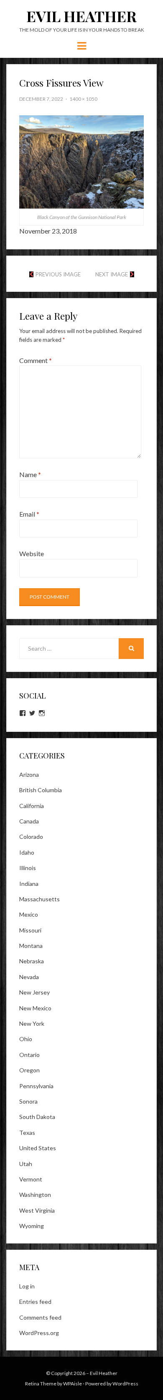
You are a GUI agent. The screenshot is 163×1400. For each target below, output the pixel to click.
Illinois (27, 867)
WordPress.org (39, 1332)
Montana (31, 945)
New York (31, 1023)
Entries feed (35, 1301)
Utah (25, 1163)
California (31, 805)
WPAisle (72, 1383)
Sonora (28, 1101)
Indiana (28, 883)
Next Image (111, 274)
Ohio (25, 1038)
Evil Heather (81, 16)
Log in (27, 1286)
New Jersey (34, 992)
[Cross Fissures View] (81, 161)
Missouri (30, 930)
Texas (27, 1132)
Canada (29, 821)
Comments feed (40, 1317)
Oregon (29, 1070)
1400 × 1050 (83, 99)
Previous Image (58, 274)
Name (30, 474)
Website (31, 553)
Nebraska (31, 961)
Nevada (29, 976)
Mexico (28, 914)
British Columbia (40, 789)
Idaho (26, 852)
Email (29, 514)
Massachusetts (39, 899)
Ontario (29, 1054)
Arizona (29, 774)
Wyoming (31, 1225)
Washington (35, 1194)
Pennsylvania (36, 1085)
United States (37, 1147)
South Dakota (37, 1116)
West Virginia (37, 1210)
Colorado (31, 836)
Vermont (30, 1179)
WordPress (125, 1383)
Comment (35, 360)
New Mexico (35, 1008)
